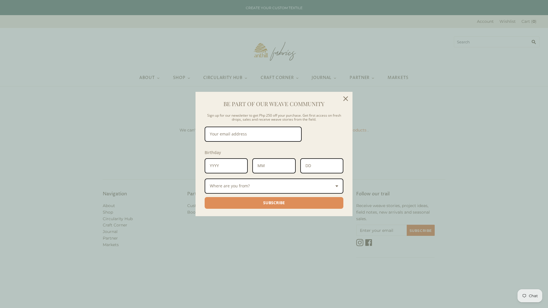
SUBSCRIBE (274, 202)
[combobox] (274, 186)
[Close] (345, 99)
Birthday (213, 152)
